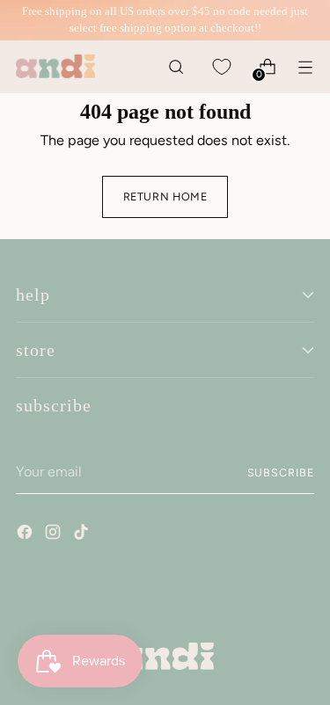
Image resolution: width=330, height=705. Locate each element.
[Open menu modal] (305, 66)
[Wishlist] (221, 66)
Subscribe (280, 472)
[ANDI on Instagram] (54, 534)
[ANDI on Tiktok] (82, 534)
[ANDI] (55, 66)
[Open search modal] (176, 66)
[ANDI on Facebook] (26, 534)
